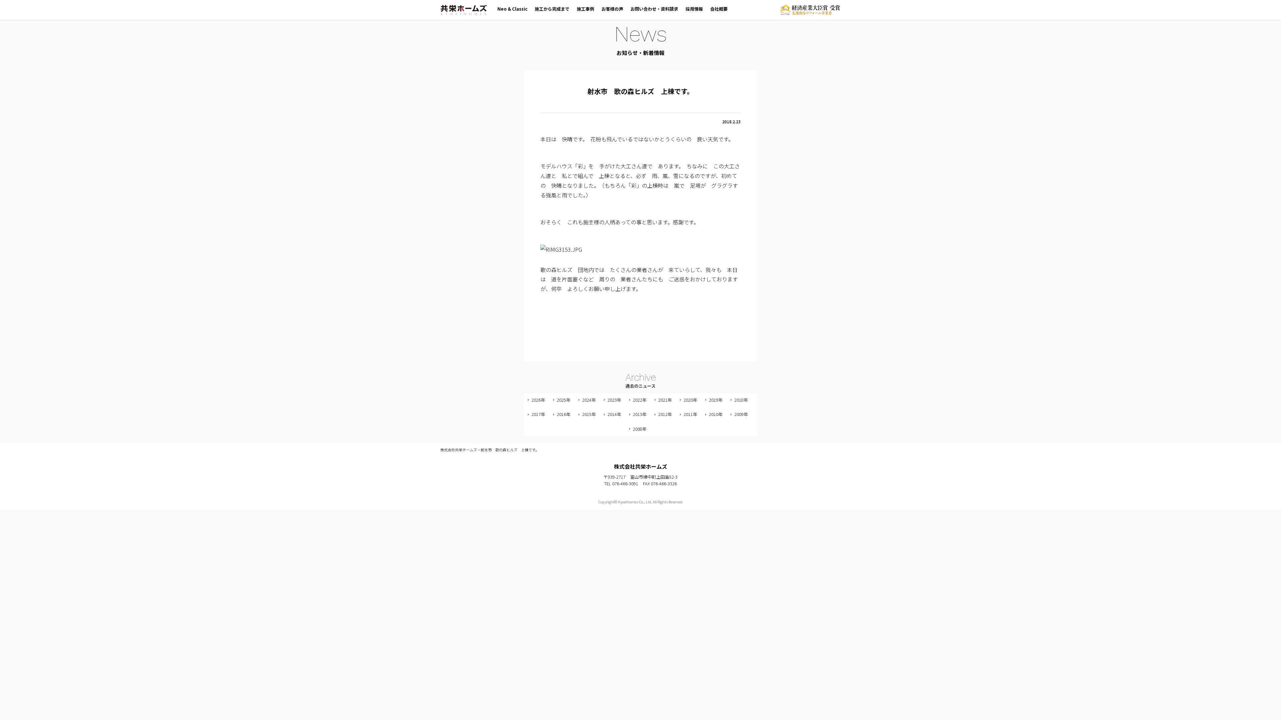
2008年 (640, 429)
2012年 (665, 414)
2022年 (640, 400)
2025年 (563, 400)
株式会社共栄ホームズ (463, 10)
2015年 (589, 414)
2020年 (690, 400)
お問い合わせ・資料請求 (654, 9)
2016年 (563, 414)
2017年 (538, 414)
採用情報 (694, 9)
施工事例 (585, 9)
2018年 (741, 400)
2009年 (741, 414)
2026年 (538, 400)
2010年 (716, 414)
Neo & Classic (512, 9)
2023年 (614, 400)
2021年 (665, 400)
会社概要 (719, 9)
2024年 (589, 400)
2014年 (614, 414)
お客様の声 (612, 9)
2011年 (690, 414)
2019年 (716, 400)
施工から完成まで (552, 9)
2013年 (640, 414)
